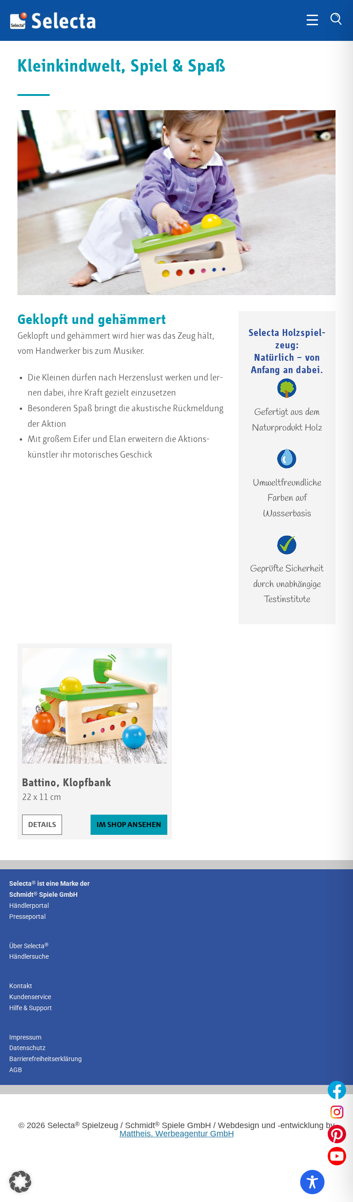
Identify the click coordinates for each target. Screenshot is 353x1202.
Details (45, 825)
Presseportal (27, 916)
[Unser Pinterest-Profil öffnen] (337, 1134)
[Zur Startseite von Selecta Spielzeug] (53, 27)
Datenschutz (27, 1047)
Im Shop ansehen (129, 825)
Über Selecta (29, 946)
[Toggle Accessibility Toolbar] (312, 1182)
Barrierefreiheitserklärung (45, 1058)
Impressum (25, 1037)
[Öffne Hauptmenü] (312, 20)
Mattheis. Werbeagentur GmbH (177, 1133)
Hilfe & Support (30, 1008)
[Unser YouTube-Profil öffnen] (337, 1156)
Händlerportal (29, 905)
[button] (20, 1182)
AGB (15, 1069)
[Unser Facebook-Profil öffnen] (337, 1090)
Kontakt (20, 986)
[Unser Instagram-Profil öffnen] (337, 1112)
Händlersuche (29, 956)
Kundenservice (30, 997)
